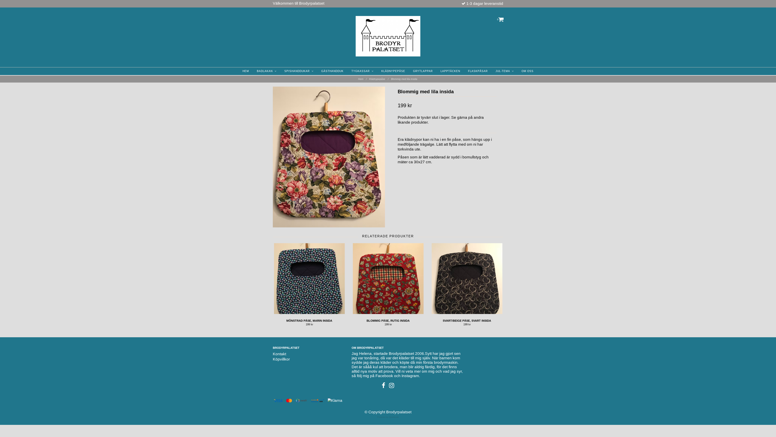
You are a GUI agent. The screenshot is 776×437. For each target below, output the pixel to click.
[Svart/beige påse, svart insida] (466, 278)
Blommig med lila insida (404, 79)
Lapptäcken (450, 71)
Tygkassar (361, 71)
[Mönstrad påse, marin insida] (309, 278)
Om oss (528, 71)
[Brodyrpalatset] (388, 36)
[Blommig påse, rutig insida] (388, 278)
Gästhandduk (332, 71)
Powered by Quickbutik (388, 417)
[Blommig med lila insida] (329, 157)
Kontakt (279, 354)
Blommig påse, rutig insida (388, 320)
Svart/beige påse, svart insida (467, 320)
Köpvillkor (281, 359)
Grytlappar (423, 71)
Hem (245, 71)
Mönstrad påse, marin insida (309, 320)
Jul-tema (504, 71)
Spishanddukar (298, 71)
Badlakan (266, 71)
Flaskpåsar (478, 71)
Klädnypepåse (393, 71)
